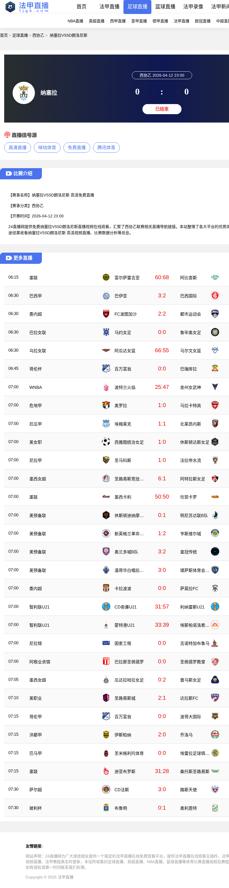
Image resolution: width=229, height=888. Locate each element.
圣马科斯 (123, 460)
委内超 (35, 314)
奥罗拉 (121, 405)
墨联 (33, 277)
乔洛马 (186, 734)
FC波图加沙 (126, 314)
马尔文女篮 (190, 350)
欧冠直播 (203, 21)
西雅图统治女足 (129, 442)
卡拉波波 (123, 588)
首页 (82, 7)
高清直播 (18, 147)
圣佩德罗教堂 (192, 661)
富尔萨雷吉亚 (127, 277)
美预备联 (37, 515)
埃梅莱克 (123, 424)
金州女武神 (190, 387)
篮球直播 (165, 7)
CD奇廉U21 (126, 607)
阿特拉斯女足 (192, 478)
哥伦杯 (35, 369)
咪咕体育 (47, 147)
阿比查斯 (188, 277)
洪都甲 (35, 734)
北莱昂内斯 (190, 424)
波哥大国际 (190, 716)
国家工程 (123, 643)
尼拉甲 (35, 460)
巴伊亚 (121, 295)
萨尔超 (35, 789)
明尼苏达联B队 (194, 515)
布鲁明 (121, 808)
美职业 (35, 698)
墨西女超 (37, 478)
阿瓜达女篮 (125, 350)
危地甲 (35, 405)
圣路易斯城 (125, 698)
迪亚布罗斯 (125, 771)
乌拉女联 (37, 350)
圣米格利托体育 (129, 753)
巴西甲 (35, 295)
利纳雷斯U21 (192, 607)
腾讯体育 (106, 147)
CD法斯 (122, 789)
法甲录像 (193, 7)
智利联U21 (39, 607)
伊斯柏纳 (123, 734)
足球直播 (137, 7)
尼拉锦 (35, 643)
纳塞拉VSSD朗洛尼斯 (68, 35)
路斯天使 (188, 789)
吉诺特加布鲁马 (194, 643)
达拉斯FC (189, 698)
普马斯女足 (190, 680)
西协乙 (38, 35)
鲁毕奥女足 (190, 332)
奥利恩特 (188, 808)
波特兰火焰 (125, 387)
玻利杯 (35, 808)
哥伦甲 (35, 716)
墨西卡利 (123, 497)
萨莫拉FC (189, 588)
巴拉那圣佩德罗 (129, 661)
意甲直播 (139, 21)
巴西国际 (188, 295)
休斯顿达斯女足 (194, 442)
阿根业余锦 (39, 661)
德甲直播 (160, 21)
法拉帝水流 (190, 460)
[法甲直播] (27, 12)
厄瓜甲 (35, 424)
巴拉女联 (37, 332)
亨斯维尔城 (190, 533)
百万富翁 (123, 369)
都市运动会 (190, 314)
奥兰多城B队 (126, 551)
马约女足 (123, 332)
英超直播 (96, 21)
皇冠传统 (188, 551)
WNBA (35, 387)
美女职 (35, 442)
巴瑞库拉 (188, 369)
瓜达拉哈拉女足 (129, 680)
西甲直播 (118, 21)
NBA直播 (75, 21)
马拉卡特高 (190, 405)
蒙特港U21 (125, 625)
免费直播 (77, 147)
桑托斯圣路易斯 (194, 771)
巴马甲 (35, 753)
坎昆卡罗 (188, 497)
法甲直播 (109, 7)
